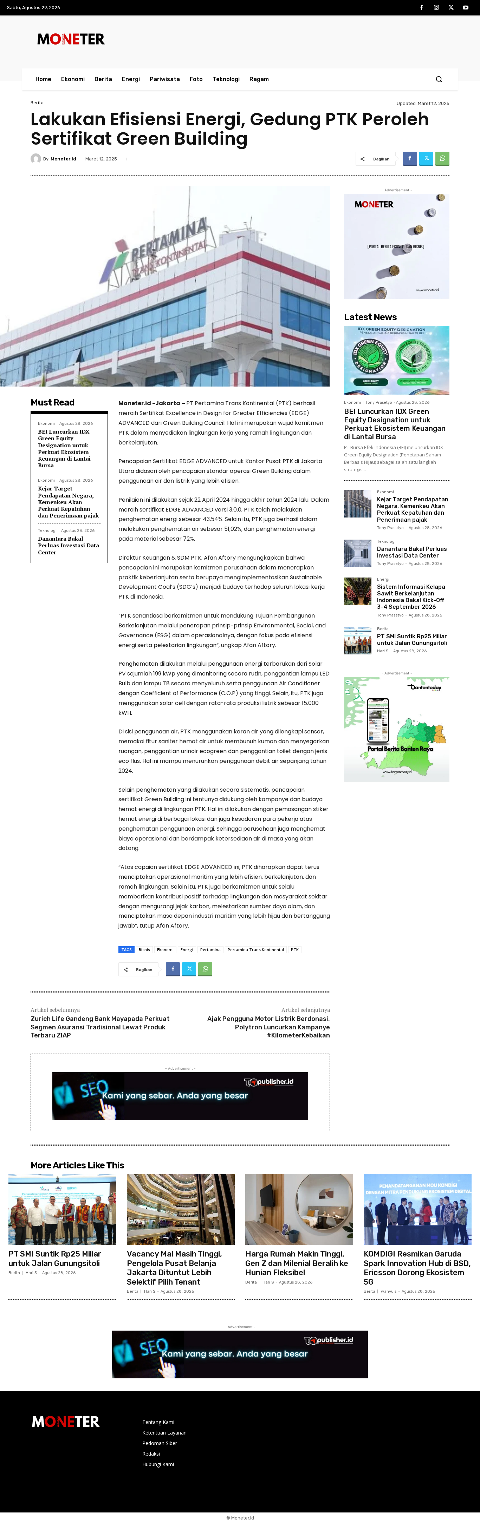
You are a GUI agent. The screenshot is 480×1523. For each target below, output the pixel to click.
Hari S (382, 651)
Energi (187, 949)
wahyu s (388, 1291)
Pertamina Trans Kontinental (256, 949)
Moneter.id (63, 159)
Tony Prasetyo (378, 402)
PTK (295, 949)
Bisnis (144, 949)
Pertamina (210, 949)
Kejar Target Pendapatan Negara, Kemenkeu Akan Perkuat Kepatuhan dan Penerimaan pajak (68, 501)
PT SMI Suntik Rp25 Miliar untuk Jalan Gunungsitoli (412, 639)
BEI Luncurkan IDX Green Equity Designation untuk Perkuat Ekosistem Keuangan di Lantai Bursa (64, 448)
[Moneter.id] (37, 158)
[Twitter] (451, 8)
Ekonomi (46, 424)
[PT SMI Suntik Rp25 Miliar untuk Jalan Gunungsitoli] (357, 640)
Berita (37, 102)
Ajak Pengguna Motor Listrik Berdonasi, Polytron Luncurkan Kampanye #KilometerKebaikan (268, 1027)
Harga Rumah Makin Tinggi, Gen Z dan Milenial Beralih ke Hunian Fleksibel (296, 1263)
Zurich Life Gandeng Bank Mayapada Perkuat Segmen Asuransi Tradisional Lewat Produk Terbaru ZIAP (100, 1027)
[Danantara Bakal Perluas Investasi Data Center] (357, 553)
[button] (438, 79)
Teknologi (47, 531)
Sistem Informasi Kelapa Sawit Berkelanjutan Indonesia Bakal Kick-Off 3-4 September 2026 (411, 597)
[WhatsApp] (442, 159)
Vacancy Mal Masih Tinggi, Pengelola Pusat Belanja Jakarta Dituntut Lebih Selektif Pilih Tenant (174, 1267)
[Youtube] (465, 8)
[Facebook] (422, 8)
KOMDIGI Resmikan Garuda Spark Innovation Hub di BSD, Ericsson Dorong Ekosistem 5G (417, 1267)
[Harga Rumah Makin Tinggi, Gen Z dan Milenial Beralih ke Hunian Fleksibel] (299, 1209)
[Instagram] (436, 8)
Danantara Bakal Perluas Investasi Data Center (68, 545)
